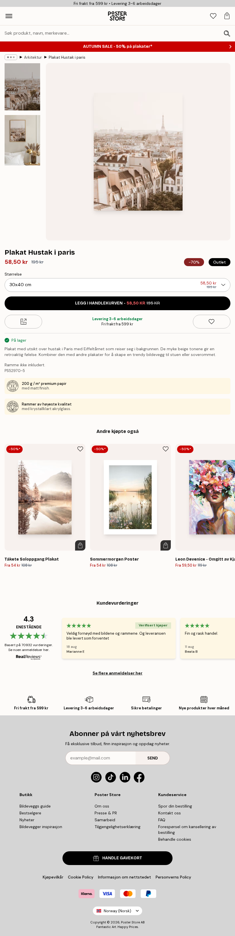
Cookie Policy (80, 877)
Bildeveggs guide (35, 806)
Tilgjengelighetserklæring (117, 826)
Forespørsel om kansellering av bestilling (187, 829)
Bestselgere (30, 813)
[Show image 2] (22, 140)
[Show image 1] (22, 86)
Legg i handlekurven (117, 303)
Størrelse (13, 274)
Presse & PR (106, 813)
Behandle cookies (174, 839)
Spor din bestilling (175, 806)
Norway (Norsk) (117, 911)
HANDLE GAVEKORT (122, 858)
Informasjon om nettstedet (124, 877)
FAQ (161, 819)
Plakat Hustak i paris (67, 57)
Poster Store (130, 922)
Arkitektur (33, 57)
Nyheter (26, 819)
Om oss (102, 806)
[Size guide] (23, 322)
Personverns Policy (174, 877)
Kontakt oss (169, 813)
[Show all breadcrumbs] (11, 57)
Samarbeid (105, 819)
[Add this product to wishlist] (211, 322)
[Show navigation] (8, 16)
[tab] (213, 16)
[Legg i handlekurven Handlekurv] (80, 545)
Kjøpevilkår (53, 877)
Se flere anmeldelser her (117, 673)
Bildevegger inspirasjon (40, 826)
